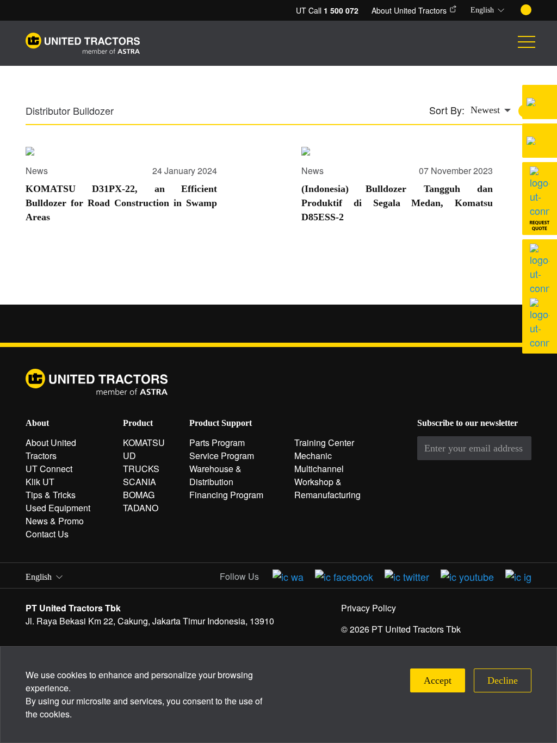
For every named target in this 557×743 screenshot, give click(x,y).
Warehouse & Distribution (215, 475)
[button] (489, 10)
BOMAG (138, 494)
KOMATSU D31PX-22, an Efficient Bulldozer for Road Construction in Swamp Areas (121, 202)
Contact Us (47, 534)
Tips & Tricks (51, 494)
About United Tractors (409, 10)
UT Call (327, 10)
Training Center (324, 442)
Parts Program (217, 442)
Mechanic (313, 455)
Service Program (221, 455)
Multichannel (319, 468)
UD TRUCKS (141, 462)
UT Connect (49, 468)
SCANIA (139, 481)
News (37, 170)
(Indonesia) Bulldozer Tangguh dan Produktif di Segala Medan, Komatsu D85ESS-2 (397, 202)
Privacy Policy (368, 608)
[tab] (72, 114)
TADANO (140, 507)
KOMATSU (144, 442)
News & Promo (55, 521)
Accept (437, 680)
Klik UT (40, 481)
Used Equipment (58, 507)
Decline (502, 680)
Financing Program (226, 494)
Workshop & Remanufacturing (327, 488)
